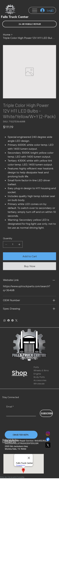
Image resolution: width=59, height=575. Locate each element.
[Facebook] (8, 320)
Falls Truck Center (15, 17)
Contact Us (9, 441)
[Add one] (19, 244)
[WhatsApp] (4, 320)
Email (10, 406)
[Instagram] (47, 433)
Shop (19, 373)
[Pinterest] (12, 320)
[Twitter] (16, 320)
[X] (47, 445)
